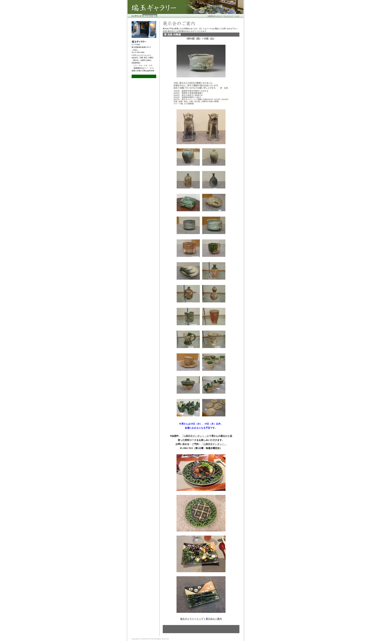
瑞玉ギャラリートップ (191, 619)
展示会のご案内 (214, 619)
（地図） (135, 50)
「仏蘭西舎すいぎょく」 (194, 436)
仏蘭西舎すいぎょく (215, 16)
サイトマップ (228, 16)
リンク (237, 16)
